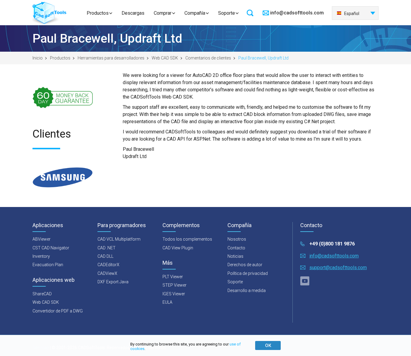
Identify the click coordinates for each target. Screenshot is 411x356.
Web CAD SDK (165, 58)
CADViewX (107, 273)
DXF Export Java (112, 281)
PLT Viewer (172, 276)
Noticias (235, 256)
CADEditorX (108, 264)
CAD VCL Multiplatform (119, 239)
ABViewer (41, 239)
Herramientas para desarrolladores (111, 58)
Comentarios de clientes (208, 58)
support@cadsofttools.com (338, 267)
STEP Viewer (174, 285)
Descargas (133, 13)
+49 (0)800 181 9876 (332, 244)
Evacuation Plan (47, 264)
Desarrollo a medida (246, 290)
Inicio (37, 58)
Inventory (41, 256)
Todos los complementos (187, 239)
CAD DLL (105, 256)
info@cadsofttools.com (297, 13)
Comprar (163, 13)
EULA (167, 302)
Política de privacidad (247, 273)
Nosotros (236, 239)
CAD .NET (106, 247)
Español (351, 13)
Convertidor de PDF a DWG (57, 311)
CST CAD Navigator (50, 247)
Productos (98, 13)
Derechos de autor (244, 264)
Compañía (194, 13)
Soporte (226, 13)
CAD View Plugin (177, 247)
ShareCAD (42, 293)
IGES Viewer (173, 293)
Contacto (236, 247)
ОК (268, 345)
